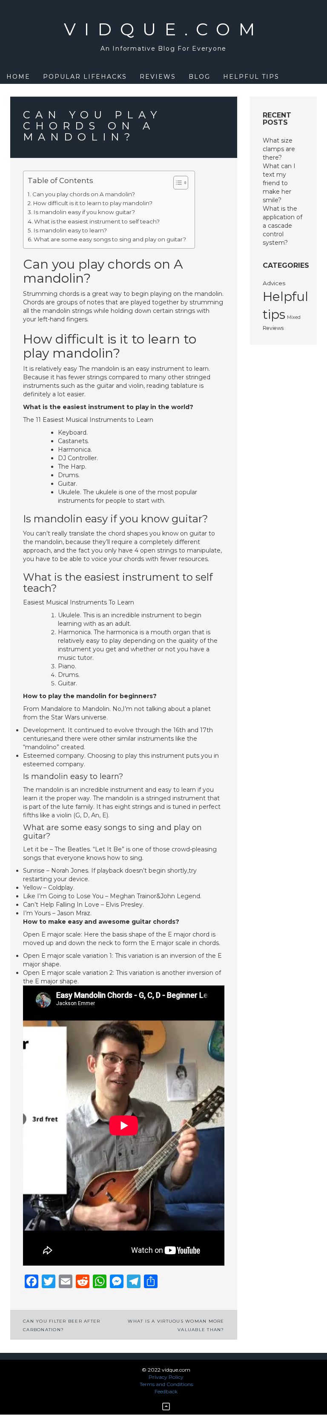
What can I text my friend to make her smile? (279, 183)
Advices (274, 283)
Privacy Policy (166, 1377)
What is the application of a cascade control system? (282, 225)
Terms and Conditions (166, 1384)
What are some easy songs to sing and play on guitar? (110, 239)
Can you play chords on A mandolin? (83, 194)
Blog (199, 76)
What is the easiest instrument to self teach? (97, 221)
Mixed (294, 317)
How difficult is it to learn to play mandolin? (92, 203)
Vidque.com (164, 29)
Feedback (166, 1391)
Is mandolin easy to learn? (70, 230)
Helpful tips (251, 76)
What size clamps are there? (279, 149)
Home (18, 76)
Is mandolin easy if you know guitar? (84, 212)
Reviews (158, 76)
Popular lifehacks (85, 76)
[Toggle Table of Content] (176, 182)
